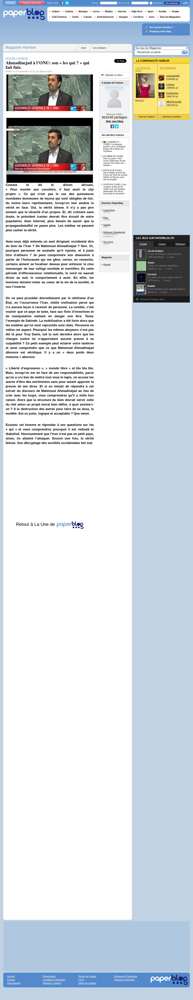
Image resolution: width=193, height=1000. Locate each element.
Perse (105, 217)
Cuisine (88, 17)
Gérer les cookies (87, 983)
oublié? (185, 3)
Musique (83, 11)
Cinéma (69, 11)
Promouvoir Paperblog (125, 976)
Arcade (143, 244)
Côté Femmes (59, 17)
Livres (96, 11)
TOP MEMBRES (168, 68)
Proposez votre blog (31, 3)
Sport (150, 11)
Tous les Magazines (170, 17)
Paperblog (24, 14)
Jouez (172, 257)
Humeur (107, 264)
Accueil (10, 3)
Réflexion (180, 244)
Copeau (170, 84)
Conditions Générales (54, 979)
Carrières (138, 17)
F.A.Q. (81, 979)
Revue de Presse (87, 976)
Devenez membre (172, 116)
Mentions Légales (52, 983)
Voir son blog (114, 121)
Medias (109, 11)
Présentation (49, 976)
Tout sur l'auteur (147, 116)
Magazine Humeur (20, 47)
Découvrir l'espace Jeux (152, 299)
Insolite (162, 11)
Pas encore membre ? (161, 27)
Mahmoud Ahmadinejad (114, 231)
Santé (75, 17)
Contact (11, 979)
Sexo (151, 17)
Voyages (123, 17)
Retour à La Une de (36, 524)
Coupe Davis (109, 209)
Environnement (105, 17)
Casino (162, 244)
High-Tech (137, 11)
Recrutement (13, 983)
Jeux (83, 48)
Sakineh (106, 224)
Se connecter (172, 3)
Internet (122, 11)
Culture (56, 11)
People (175, 11)
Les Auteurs (99, 48)
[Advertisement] (50, 721)
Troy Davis (108, 241)
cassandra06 (173, 76)
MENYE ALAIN (173, 102)
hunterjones (172, 93)
